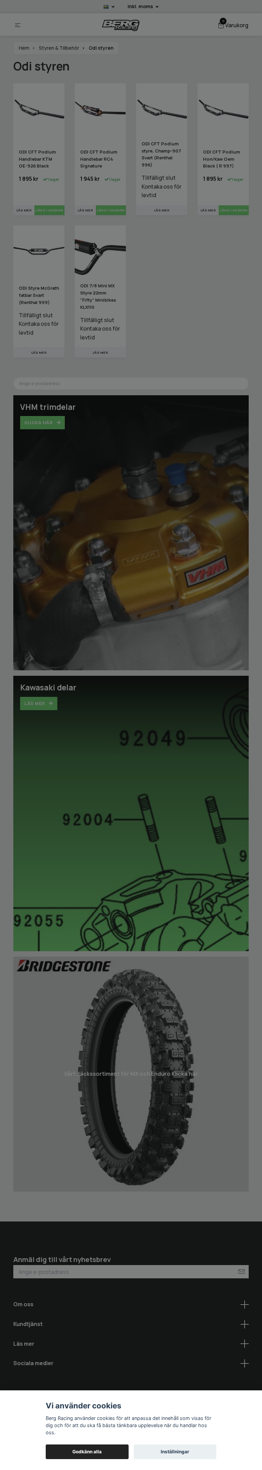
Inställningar (175, 1451)
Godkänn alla (87, 1451)
